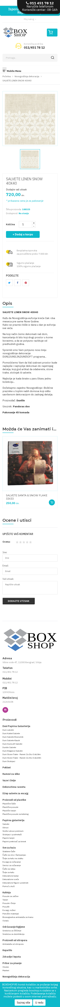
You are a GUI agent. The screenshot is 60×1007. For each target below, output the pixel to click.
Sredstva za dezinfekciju (13, 934)
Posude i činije (9, 903)
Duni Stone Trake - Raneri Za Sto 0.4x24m (21, 754)
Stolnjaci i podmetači (12, 834)
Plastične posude (10, 807)
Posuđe (5, 906)
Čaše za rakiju (8, 869)
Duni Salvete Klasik (11, 740)
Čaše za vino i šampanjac (14, 855)
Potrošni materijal (10, 913)
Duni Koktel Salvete (11, 733)
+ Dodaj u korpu (23, 234)
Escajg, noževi (9, 910)
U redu (39, 1002)
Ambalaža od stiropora (13, 944)
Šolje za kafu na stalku (12, 858)
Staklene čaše (8, 851)
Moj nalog (29, 19)
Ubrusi (5, 827)
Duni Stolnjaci (8, 761)
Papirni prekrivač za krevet (14, 841)
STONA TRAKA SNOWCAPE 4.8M (27, 495)
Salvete (5, 824)
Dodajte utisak (18, 601)
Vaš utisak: (8, 578)
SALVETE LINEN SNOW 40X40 (24, 181)
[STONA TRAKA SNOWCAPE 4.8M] (30, 463)
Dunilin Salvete (9, 747)
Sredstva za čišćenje (11, 930)
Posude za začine (10, 896)
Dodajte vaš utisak (16, 189)
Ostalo (5, 920)
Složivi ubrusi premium (13, 831)
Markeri (5, 970)
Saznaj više (23, 1002)
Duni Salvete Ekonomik (12, 737)
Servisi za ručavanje (11, 865)
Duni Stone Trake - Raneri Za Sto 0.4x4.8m (21, 758)
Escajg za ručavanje (11, 862)
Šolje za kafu (8, 872)
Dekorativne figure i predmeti (15, 883)
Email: (5, 565)
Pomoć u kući (8, 886)
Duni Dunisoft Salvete (12, 744)
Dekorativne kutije (10, 876)
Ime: (4, 552)
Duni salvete (8, 730)
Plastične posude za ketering (15, 814)
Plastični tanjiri (9, 810)
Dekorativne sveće (10, 879)
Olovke (5, 967)
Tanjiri (5, 899)
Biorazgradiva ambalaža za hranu (17, 917)
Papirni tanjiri (8, 838)
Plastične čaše (9, 803)
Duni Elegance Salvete (12, 751)
